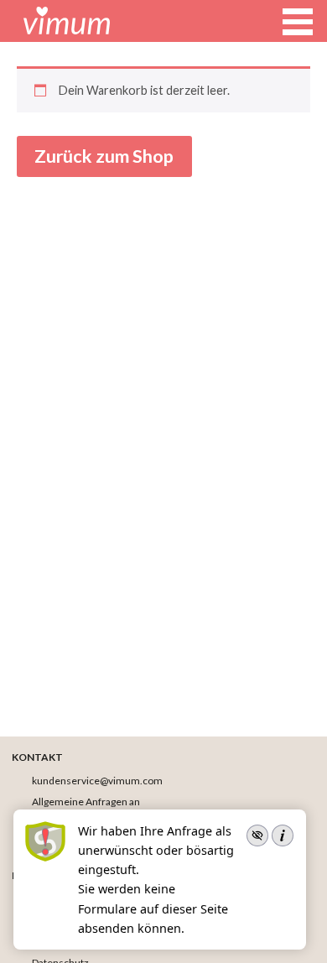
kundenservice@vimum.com (97, 780)
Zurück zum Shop (104, 156)
